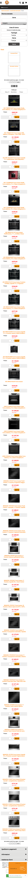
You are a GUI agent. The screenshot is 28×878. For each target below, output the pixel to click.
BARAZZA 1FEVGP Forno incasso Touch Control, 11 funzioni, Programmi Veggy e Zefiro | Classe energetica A (14, 482)
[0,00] (26, 2)
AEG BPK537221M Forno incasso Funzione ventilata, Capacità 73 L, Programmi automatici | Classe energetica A (14, 283)
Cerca (14, 17)
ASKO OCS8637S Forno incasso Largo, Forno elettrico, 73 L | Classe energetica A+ (14, 407)
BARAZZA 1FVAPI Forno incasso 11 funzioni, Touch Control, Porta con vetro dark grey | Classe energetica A (14, 731)
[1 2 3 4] (11, 390)
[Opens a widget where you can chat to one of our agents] (17, 869)
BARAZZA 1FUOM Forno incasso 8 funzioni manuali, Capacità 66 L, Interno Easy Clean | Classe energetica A (14, 830)
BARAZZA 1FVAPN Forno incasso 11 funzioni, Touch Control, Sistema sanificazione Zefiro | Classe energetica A (14, 706)
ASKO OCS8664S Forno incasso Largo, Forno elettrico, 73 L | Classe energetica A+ (14, 431)
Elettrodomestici (4, 7)
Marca (14, 38)
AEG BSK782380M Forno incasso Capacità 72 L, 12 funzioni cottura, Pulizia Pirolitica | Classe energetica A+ (14, 358)
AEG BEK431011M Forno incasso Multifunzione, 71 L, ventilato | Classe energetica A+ (14, 234)
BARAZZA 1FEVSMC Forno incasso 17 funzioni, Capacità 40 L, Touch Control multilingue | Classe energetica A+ (14, 582)
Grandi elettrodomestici (17, 24)
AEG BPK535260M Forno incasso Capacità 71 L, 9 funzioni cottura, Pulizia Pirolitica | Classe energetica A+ (14, 333)
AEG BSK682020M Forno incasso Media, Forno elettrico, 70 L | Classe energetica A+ (14, 257)
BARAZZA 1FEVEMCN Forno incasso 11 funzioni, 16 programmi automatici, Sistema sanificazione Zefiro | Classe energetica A (14, 656)
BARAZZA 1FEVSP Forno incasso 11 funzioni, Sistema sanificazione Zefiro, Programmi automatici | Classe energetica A (14, 557)
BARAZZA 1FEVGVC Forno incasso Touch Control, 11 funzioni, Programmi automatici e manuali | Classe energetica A (13, 532)
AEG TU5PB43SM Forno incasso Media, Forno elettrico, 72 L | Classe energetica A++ (14, 208)
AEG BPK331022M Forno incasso (14, 381)
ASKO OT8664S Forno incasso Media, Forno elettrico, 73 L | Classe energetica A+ (14, 456)
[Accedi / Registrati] (23, 2)
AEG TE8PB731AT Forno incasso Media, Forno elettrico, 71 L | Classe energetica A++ (14, 108)
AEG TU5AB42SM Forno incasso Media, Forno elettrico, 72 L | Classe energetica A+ (14, 183)
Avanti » (18, 82)
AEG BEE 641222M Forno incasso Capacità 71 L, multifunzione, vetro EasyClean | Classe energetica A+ (14, 159)
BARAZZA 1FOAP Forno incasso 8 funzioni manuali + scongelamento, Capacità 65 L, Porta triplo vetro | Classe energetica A (14, 780)
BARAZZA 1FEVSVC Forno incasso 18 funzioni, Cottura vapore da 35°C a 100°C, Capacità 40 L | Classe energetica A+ (14, 606)
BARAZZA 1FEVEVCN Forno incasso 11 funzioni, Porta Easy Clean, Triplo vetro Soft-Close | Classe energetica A (14, 681)
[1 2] (11, 166)
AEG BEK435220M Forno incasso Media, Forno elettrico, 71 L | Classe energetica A (14, 307)
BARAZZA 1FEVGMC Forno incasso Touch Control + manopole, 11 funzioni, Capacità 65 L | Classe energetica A (14, 507)
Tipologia (14, 33)
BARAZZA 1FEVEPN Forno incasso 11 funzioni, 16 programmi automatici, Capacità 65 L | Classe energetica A (14, 631)
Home (2, 24)
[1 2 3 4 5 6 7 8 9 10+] (11, 117)
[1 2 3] (11, 266)
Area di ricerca (14, 27)
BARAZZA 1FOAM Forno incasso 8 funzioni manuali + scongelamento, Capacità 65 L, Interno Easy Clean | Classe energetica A (14, 805)
